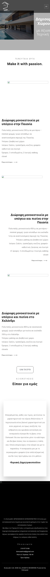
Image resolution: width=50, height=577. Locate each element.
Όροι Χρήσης (25, 557)
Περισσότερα (7, 162)
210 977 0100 (25, 548)
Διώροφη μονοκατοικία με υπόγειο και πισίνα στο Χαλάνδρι (20, 316)
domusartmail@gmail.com (25, 551)
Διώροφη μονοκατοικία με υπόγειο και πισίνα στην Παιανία (29, 218)
